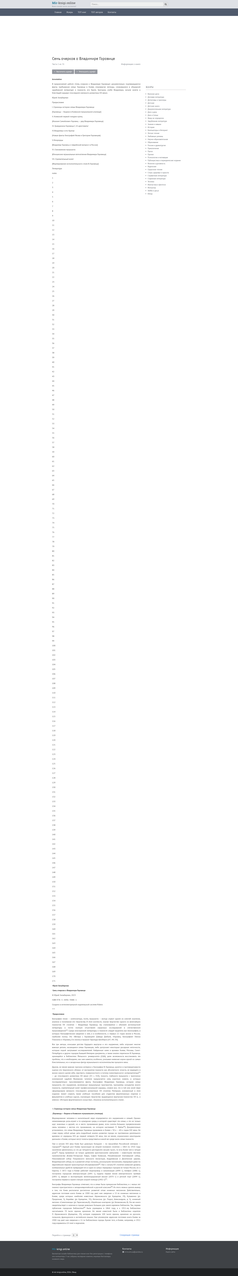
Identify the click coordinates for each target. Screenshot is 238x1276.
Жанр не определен (156, 118)
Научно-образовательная (158, 139)
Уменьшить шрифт (87, 71)
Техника (151, 181)
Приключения (153, 148)
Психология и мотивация (158, 157)
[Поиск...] (165, 4)
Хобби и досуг (153, 190)
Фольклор (152, 187)
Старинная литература (156, 178)
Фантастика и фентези (157, 184)
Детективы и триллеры (157, 100)
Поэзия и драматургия (157, 145)
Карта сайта (170, 1252)
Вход (74, 1272)
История (151, 127)
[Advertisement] (119, 33)
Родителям (152, 166)
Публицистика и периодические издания (164, 160)
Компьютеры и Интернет (158, 130)
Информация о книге (130, 64)
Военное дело (153, 94)
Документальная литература (159, 109)
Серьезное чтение (155, 169)
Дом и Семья (153, 115)
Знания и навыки (154, 124)
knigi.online (63, 3)
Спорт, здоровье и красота (158, 172)
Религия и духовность (156, 163)
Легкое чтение (153, 133)
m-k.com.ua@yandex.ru (134, 1252)
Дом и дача (152, 112)
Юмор (150, 194)
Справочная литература (157, 175)
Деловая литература (156, 97)
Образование (153, 142)
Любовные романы (155, 136)
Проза (150, 151)
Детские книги (153, 106)
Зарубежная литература (157, 121)
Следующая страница (129, 1235)
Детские (151, 103)
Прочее (151, 154)
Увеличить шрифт (64, 71)
